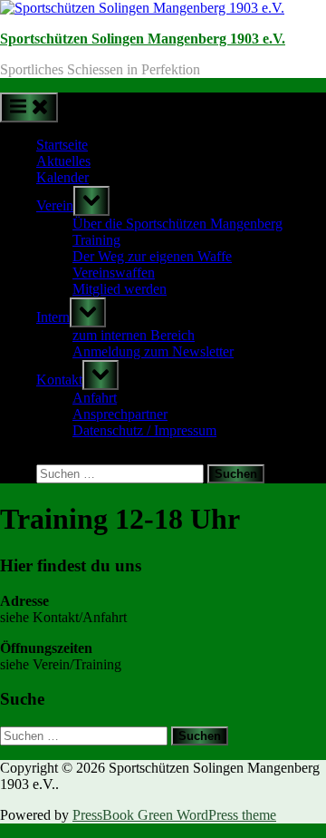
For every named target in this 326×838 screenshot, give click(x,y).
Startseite (62, 144)
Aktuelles (63, 161)
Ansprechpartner (120, 414)
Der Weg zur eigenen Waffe (152, 256)
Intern (53, 317)
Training (96, 240)
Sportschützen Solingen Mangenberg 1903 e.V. (142, 38)
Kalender (62, 177)
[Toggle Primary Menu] (29, 107)
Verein (54, 205)
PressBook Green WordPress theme (174, 815)
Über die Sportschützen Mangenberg (177, 223)
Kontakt (59, 379)
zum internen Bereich (133, 335)
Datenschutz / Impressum (144, 430)
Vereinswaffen (113, 272)
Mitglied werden (119, 289)
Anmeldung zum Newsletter (153, 351)
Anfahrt (94, 397)
